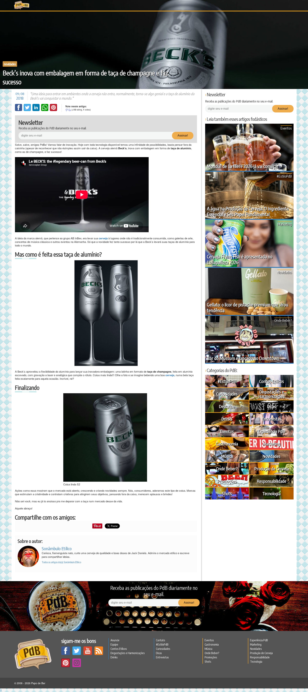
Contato (160, 640)
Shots (227, 493)
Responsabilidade (271, 481)
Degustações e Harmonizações (271, 394)
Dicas (271, 406)
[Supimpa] (69, 109)
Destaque (227, 406)
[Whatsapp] (45, 110)
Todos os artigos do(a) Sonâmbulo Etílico (61, 562)
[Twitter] (28, 110)
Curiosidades (227, 393)
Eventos (286, 128)
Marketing (285, 224)
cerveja (169, 375)
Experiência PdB (271, 431)
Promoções (227, 481)
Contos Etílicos (271, 381)
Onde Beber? (283, 320)
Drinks (226, 418)
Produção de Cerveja (271, 468)
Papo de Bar (21, 5)
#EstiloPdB (284, 176)
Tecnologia (271, 493)
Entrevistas (271, 418)
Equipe (114, 644)
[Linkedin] (36, 110)
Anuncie (115, 640)
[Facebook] (19, 110)
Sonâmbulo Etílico (57, 548)
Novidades (10, 64)
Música (227, 456)
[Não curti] (66, 109)
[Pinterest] (53, 110)
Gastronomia (227, 443)
